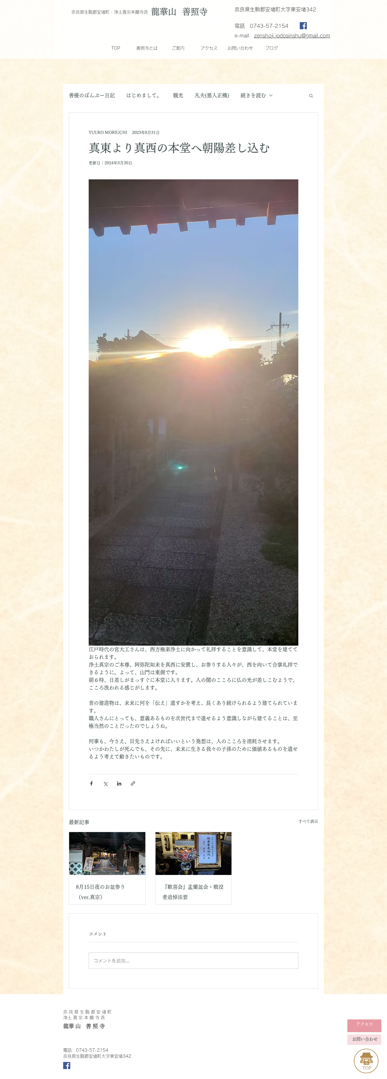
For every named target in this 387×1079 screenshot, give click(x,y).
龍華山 (166, 11)
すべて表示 (308, 821)
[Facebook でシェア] (91, 783)
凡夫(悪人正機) (212, 95)
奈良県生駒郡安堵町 (88, 1012)
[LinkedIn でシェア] (119, 783)
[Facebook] (303, 25)
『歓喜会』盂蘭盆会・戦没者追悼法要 (193, 892)
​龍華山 (72, 1026)
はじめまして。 (144, 95)
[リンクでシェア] (133, 783)
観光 (178, 95)
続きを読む (253, 95)
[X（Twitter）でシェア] (105, 783)
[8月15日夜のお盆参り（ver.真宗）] (107, 853)
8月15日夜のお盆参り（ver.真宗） (100, 892)
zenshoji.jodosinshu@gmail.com (292, 35)
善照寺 (197, 11)
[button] (311, 95)
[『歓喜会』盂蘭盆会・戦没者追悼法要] (194, 853)
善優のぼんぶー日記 (92, 95)
